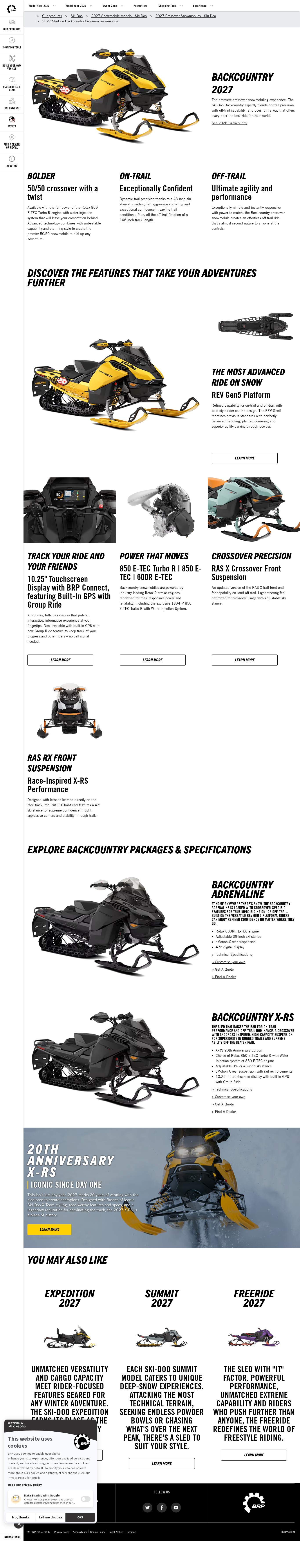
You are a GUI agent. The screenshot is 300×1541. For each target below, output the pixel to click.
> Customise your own (228, 962)
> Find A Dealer (224, 977)
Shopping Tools (168, 5)
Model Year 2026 (76, 5)
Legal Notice (116, 1532)
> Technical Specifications (232, 954)
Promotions (141, 5)
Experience (200, 5)
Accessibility (80, 1532)
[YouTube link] (176, 1507)
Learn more (162, 1463)
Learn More (245, 457)
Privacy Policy (61, 1532)
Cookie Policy (97, 1532)
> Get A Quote (223, 969)
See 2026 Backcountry (229, 123)
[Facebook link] (162, 1507)
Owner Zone (110, 5)
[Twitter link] (147, 1507)
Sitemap (131, 1532)
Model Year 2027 (39, 5)
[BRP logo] (254, 1502)
